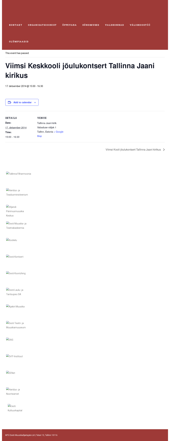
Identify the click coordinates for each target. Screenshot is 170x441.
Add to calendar (22, 102)
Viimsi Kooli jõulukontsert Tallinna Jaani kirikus (134, 149)
